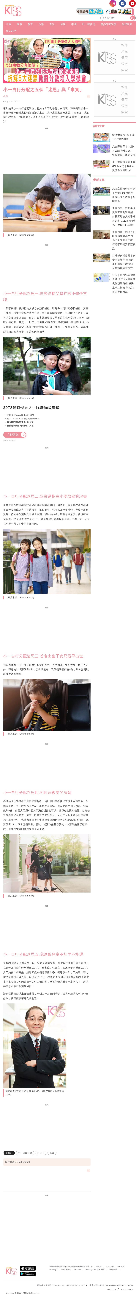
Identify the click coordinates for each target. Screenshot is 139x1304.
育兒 (52, 24)
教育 (30, 24)
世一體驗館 (88, 24)
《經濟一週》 (113, 1269)
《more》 (77, 1269)
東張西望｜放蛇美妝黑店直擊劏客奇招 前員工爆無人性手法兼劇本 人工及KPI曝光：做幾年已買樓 (123, 216)
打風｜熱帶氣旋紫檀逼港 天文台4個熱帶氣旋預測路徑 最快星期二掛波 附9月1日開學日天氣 (123, 283)
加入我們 (11, 31)
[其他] (88, 98)
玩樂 (41, 24)
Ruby (5, 101)
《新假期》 (98, 1266)
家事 (19, 24)
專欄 (73, 24)
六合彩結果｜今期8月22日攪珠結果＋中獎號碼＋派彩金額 (123, 150)
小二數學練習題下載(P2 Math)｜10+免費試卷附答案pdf (123, 166)
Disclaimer (111, 1289)
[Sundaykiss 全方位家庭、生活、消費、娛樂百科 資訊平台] (23, 10)
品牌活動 (127, 24)
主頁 (8, 24)
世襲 (52, 1153)
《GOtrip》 (110, 1266)
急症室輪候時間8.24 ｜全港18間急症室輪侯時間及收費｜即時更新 (124, 195)
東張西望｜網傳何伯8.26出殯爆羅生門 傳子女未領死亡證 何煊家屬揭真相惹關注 (123, 240)
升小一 (40, 1153)
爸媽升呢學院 (108, 24)
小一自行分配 (25, 1153)
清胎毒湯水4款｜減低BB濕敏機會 (123, 136)
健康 (63, 24)
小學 (5, 96)
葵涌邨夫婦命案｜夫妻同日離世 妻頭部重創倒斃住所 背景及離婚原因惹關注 (123, 262)
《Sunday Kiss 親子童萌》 (95, 1269)
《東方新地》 (66, 1269)
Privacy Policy (127, 1289)
